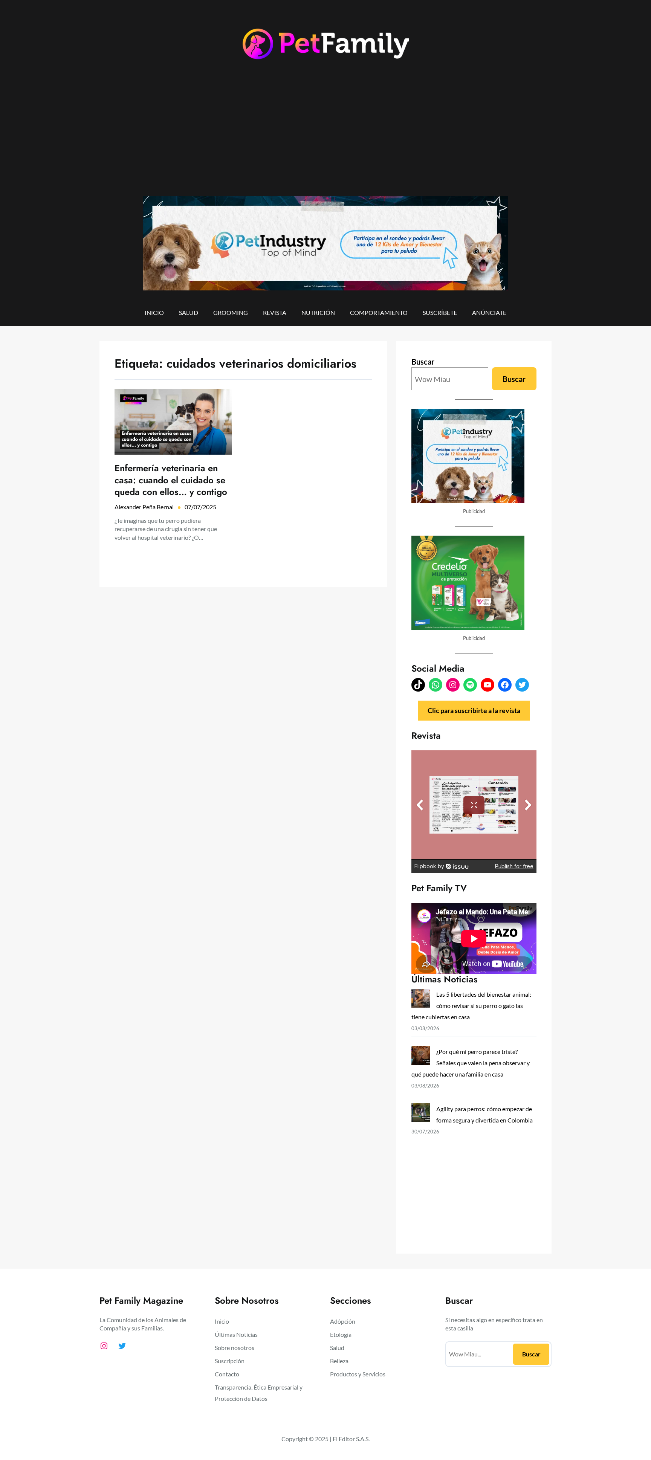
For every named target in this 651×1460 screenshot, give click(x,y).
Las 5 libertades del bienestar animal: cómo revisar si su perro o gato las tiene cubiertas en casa (471, 1005)
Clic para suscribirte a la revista (474, 710)
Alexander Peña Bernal (144, 506)
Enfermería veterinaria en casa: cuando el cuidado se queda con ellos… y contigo (171, 480)
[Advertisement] (325, 134)
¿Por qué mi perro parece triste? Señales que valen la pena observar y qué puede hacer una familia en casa (470, 1063)
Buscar (422, 361)
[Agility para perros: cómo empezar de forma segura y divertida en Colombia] (420, 1114)
